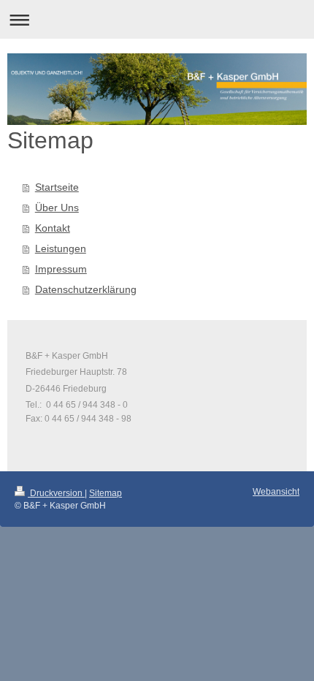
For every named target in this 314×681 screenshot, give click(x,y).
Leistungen (60, 248)
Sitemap (105, 493)
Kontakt (52, 228)
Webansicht (276, 492)
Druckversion (56, 493)
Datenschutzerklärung (86, 289)
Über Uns (57, 207)
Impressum (61, 269)
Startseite (57, 187)
